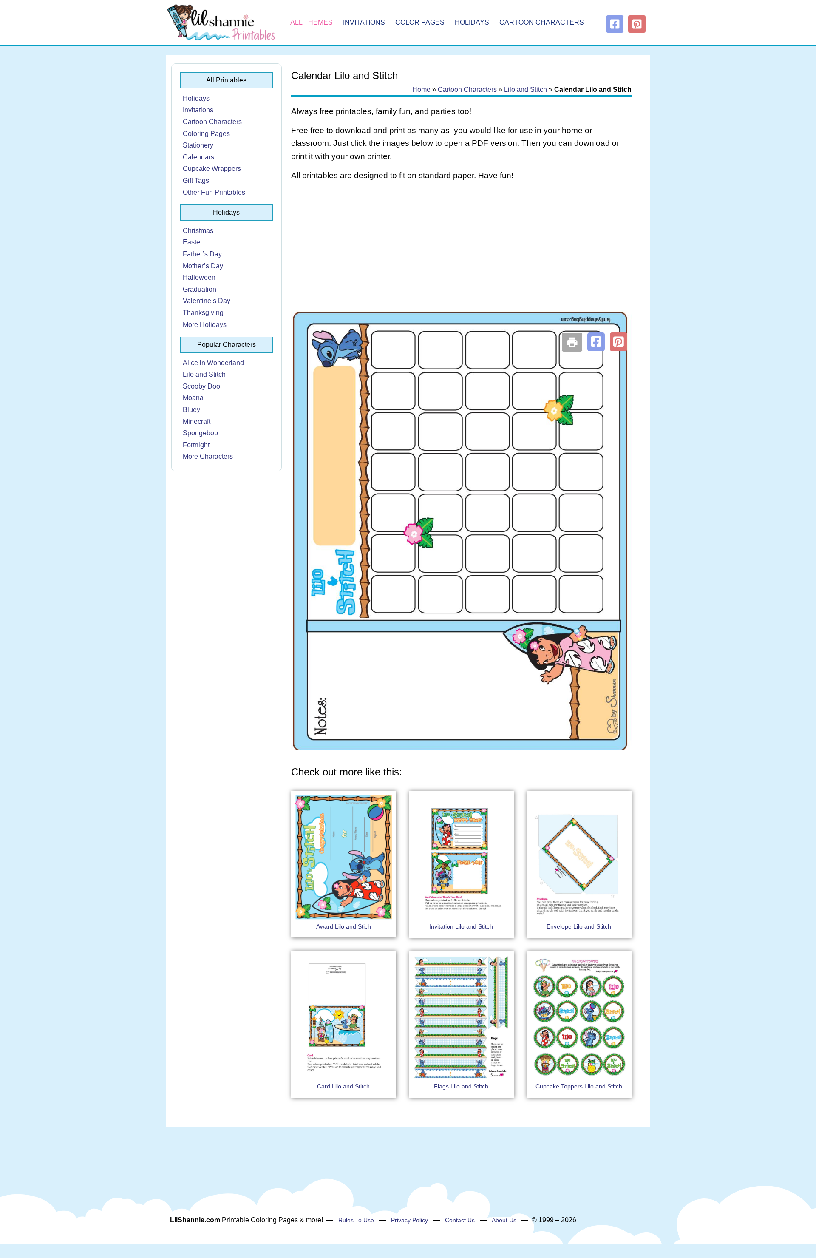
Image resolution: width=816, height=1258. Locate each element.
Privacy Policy (409, 1220)
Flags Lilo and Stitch (461, 1086)
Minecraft (196, 421)
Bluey (191, 409)
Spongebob (200, 433)
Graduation (199, 289)
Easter (192, 242)
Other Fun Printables (214, 192)
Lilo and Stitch (204, 374)
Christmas (198, 230)
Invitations (364, 22)
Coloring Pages (206, 133)
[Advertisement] (461, 255)
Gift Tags (196, 180)
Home (421, 89)
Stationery (198, 145)
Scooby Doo (201, 386)
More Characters (208, 456)
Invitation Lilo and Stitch (461, 926)
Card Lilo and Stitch (343, 1086)
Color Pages (420, 22)
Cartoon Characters (541, 22)
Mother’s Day (203, 266)
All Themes (311, 22)
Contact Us (460, 1220)
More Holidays (205, 324)
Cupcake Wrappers (212, 168)
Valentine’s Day (206, 300)
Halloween (199, 277)
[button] (596, 341)
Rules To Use (356, 1220)
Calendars (198, 157)
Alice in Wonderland (213, 362)
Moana (193, 397)
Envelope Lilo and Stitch (579, 926)
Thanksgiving (203, 312)
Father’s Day (202, 254)
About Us (504, 1220)
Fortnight (196, 445)
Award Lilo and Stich (343, 926)
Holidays (472, 22)
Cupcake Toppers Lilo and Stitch (579, 1086)
